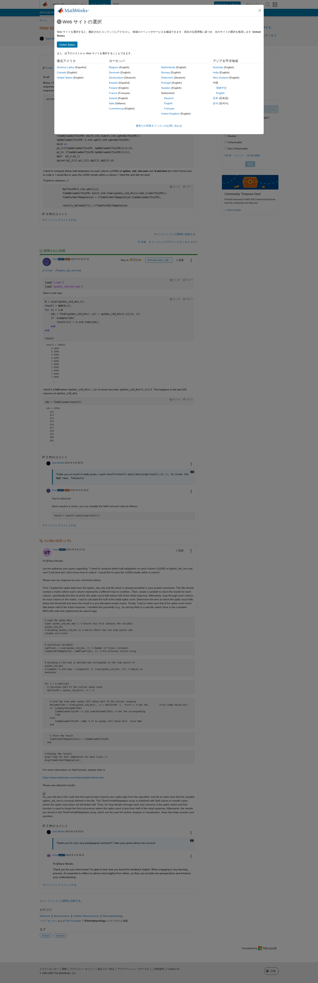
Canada (61, 72)
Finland (113, 87)
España (113, 82)
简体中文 (221, 87)
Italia (111, 103)
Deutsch (169, 98)
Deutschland (116, 77)
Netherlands (168, 67)
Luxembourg (116, 108)
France (113, 93)
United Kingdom (170, 113)
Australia (218, 67)
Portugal (166, 82)
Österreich (167, 77)
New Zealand (220, 77)
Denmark (114, 72)
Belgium (113, 67)
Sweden (165, 87)
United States (65, 77)
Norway (165, 72)
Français (169, 108)
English (168, 103)
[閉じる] (259, 10)
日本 (215, 98)
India (216, 72)
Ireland (113, 98)
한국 (215, 103)
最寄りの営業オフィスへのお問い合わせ (159, 125)
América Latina (65, 67)
